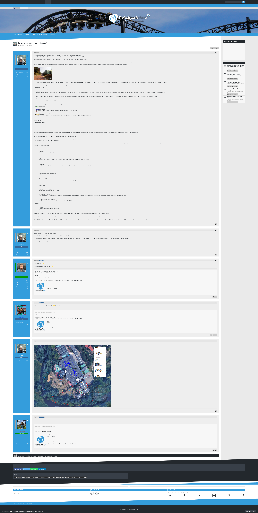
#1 (215, 52)
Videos (17, 284)
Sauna (49, 477)
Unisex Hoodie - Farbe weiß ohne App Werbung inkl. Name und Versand (234, 73)
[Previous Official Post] (214, 335)
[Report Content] (216, 224)
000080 (67, 477)
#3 (215, 260)
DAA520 (79, 477)
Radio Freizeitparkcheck (230, 41)
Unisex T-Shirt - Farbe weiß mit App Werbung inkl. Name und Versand (234, 81)
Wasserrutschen (26, 477)
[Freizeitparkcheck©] (129, 18)
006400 (85, 477)
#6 (215, 417)
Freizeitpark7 (22, 45)
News (16, 76)
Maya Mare (78, 56)
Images (17, 326)
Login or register (24, 8)
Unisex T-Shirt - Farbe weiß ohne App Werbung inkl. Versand (234, 89)
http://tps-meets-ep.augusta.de (69, 443)
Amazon (15, 492)
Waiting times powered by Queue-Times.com (129, 509)
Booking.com (16, 493)
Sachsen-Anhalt (60, 477)
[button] (233, 2)
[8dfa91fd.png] (72, 376)
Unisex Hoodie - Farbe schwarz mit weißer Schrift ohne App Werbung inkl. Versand (235, 66)
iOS (48, 283)
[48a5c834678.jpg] (43, 73)
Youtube (49, 288)
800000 (73, 477)
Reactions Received (19, 72)
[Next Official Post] (216, 297)
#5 (215, 341)
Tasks (17, 288)
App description (94, 494)
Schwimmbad (35, 477)
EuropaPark (60, 443)
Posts (17, 74)
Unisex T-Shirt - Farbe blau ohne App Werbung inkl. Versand (234, 97)
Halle (54, 477)
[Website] (27, 56)
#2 (215, 230)
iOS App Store (94, 492)
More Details (248, 511)
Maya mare (93, 85)
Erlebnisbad (18, 477)
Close (254, 511)
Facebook (55, 288)
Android (53, 283)
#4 (215, 302)
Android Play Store (95, 493)
